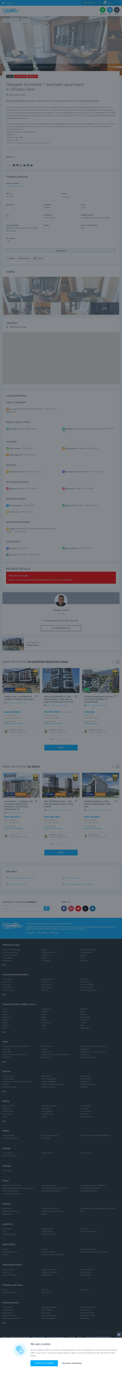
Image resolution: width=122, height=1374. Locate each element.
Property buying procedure (56, 1337)
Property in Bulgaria (38, 1337)
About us (80, 1337)
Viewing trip (71, 1337)
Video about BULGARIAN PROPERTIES (98, 1337)
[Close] (119, 1334)
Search (4, 1337)
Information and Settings (72, 1363)
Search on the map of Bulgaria (19, 1337)
